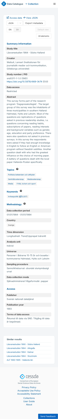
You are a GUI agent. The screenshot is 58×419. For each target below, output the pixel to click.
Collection (33, 4)
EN (10, 29)
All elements (43, 36)
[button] (54, 3)
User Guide (29, 401)
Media (10, 184)
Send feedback (48, 416)
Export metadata (34, 23)
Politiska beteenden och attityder (21, 175)
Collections (29, 398)
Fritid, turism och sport (26, 184)
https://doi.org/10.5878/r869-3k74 (24, 81)
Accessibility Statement (29, 393)
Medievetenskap (34, 179)
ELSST (24, 197)
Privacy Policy (29, 387)
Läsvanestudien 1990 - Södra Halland (23, 344)
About (29, 404)
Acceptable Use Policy (29, 390)
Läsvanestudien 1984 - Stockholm (22, 356)
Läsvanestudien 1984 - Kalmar (20, 352)
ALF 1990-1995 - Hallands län (20, 360)
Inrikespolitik (13, 197)
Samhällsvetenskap (16, 179)
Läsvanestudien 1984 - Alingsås (21, 348)
